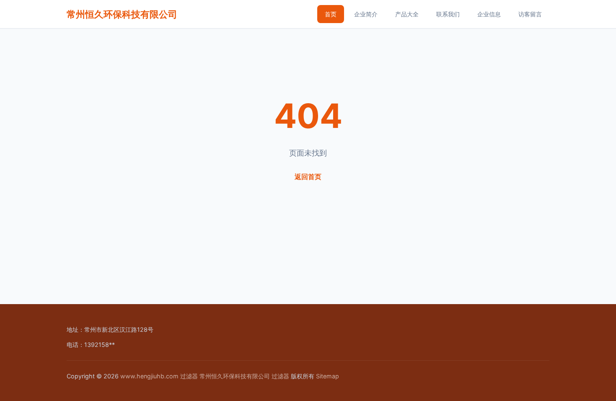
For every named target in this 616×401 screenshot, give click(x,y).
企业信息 (489, 14)
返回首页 (308, 176)
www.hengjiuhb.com (149, 376)
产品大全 (407, 14)
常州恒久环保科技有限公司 (122, 14)
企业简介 (366, 14)
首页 (330, 14)
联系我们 (448, 14)
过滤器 (189, 376)
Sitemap (327, 376)
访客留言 (530, 14)
